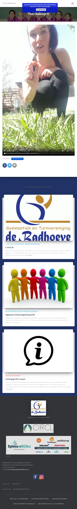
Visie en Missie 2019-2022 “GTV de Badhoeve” (51, 504)
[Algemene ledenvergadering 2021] (38, 285)
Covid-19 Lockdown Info (14, 244)
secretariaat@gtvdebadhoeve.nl (18, 469)
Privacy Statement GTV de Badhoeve (24, 504)
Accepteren (41, 10)
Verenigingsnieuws (17, 159)
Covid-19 (9, 247)
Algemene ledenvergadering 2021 (20, 315)
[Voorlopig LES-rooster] (38, 351)
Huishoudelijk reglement (59, 499)
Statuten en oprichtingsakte (40, 499)
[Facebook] (35, 476)
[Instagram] (41, 476)
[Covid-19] (38, 218)
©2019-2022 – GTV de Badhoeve (19, 499)
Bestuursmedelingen (13, 311)
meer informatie (46, 6)
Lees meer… (29, 255)
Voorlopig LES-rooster (15, 379)
